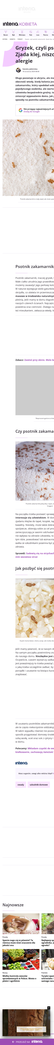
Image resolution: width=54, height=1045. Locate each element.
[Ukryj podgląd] (48, 1007)
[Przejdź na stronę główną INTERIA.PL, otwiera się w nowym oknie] (10, 24)
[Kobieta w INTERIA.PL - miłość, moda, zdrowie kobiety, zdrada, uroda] (28, 24)
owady (21, 784)
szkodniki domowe (39, 784)
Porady (20, 39)
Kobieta (12, 39)
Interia (5, 39)
